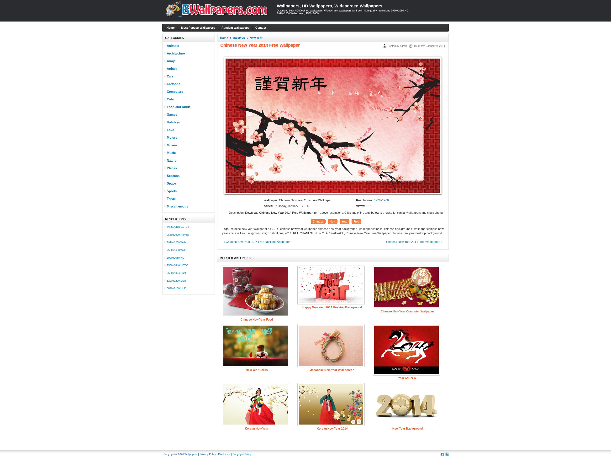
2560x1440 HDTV (177, 265)
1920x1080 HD (175, 257)
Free (356, 221)
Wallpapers (190, 454)
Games (172, 114)
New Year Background (407, 428)
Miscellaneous (177, 206)
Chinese (318, 221)
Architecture (176, 53)
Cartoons (173, 84)
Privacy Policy (208, 454)
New (333, 221)
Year (345, 221)
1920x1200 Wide (176, 242)
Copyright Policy (241, 454)
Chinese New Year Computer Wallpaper (407, 311)
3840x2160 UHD (176, 288)
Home (171, 27)
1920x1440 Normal (178, 227)
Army (171, 61)
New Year (256, 38)
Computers (175, 91)
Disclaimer (224, 454)
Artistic (172, 69)
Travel (171, 199)
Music (171, 153)
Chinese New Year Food (257, 319)
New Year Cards (257, 370)
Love (170, 130)
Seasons (173, 176)
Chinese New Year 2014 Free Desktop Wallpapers (258, 242)
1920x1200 (381, 200)
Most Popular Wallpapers (198, 27)
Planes (172, 168)
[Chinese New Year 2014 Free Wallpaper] (333, 194)
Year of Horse (407, 378)
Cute (170, 99)
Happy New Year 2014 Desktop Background (332, 307)
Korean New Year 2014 (332, 428)
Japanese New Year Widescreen (332, 370)
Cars (170, 76)
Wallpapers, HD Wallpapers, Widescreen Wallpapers (329, 6)
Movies (172, 145)
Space (171, 183)
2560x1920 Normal (178, 234)
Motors (172, 137)
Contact (260, 27)
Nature (171, 160)
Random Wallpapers (235, 27)
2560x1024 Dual (176, 273)
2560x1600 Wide (176, 250)
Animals (173, 46)
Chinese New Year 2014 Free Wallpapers (413, 242)
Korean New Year (257, 428)
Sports (172, 191)
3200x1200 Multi (176, 280)
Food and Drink (178, 107)
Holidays (173, 122)
